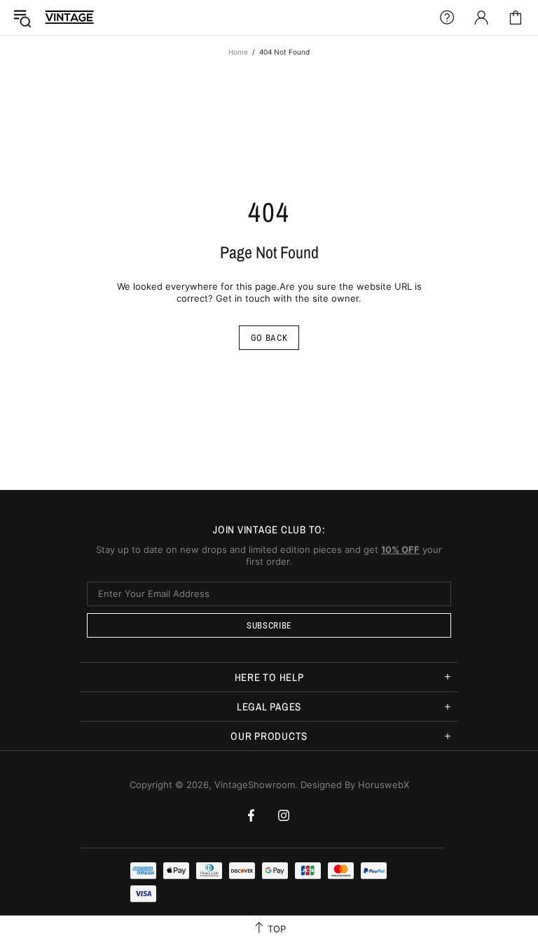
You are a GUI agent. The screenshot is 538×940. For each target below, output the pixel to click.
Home (238, 52)
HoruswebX (383, 784)
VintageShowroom (69, 17)
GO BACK (269, 337)
